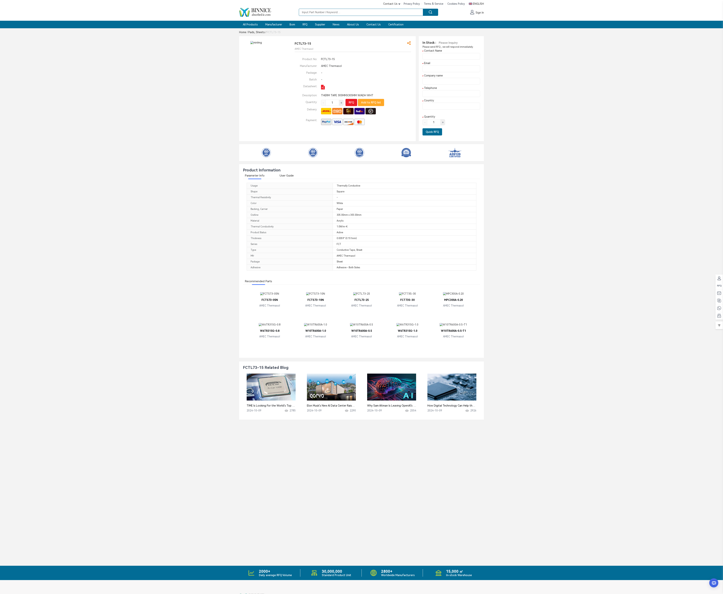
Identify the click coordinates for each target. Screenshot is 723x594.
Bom (292, 24)
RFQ (305, 24)
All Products (250, 24)
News (336, 24)
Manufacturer (273, 24)
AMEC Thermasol (331, 65)
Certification (395, 24)
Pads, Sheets (257, 32)
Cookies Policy (456, 3)
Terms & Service (433, 3)
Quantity (429, 116)
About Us (353, 24)
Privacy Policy (412, 3)
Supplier (320, 24)
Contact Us (373, 24)
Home (243, 32)
